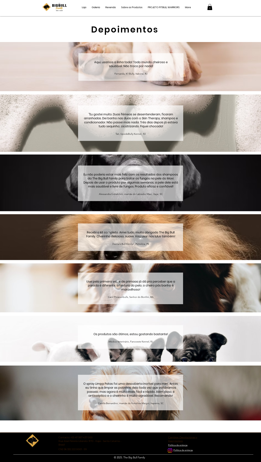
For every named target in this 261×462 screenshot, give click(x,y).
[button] (209, 7)
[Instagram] (170, 450)
